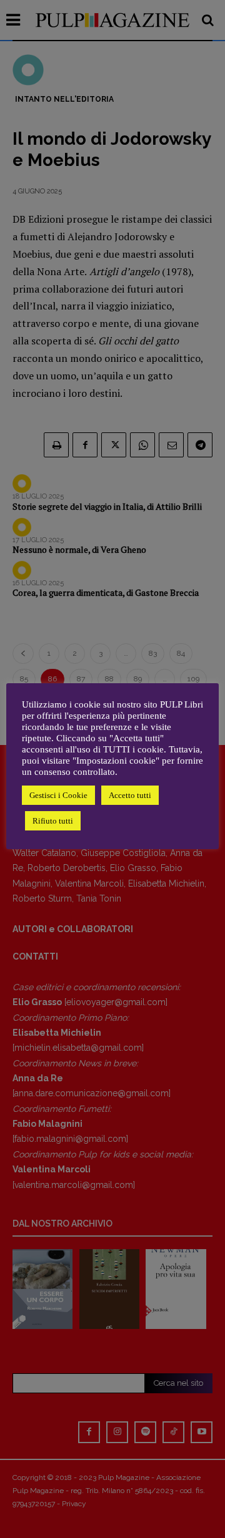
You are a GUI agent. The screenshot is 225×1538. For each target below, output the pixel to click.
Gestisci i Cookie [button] (58, 795)
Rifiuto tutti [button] (52, 820)
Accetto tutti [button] (130, 795)
